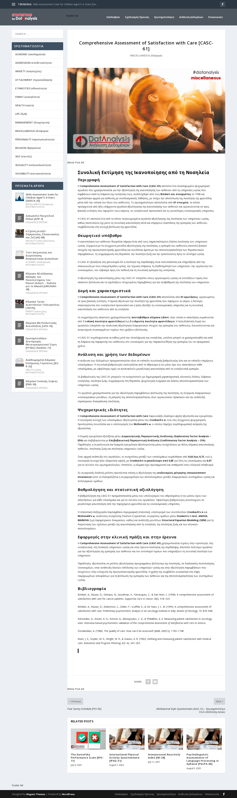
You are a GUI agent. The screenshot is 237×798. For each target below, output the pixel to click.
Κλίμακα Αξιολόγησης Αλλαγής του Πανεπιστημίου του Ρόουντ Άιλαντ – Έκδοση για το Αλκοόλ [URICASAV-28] (41, 281)
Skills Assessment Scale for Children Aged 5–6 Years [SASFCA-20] (42, 197)
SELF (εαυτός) (23, 156)
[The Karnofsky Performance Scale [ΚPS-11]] (88, 739)
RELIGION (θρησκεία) (28, 148)
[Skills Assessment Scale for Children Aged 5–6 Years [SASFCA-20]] (19, 196)
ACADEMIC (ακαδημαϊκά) (30, 54)
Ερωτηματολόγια (164, 17)
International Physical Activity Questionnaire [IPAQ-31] (124, 757)
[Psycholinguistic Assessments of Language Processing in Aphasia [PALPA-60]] (204, 739)
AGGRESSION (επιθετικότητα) (33, 62)
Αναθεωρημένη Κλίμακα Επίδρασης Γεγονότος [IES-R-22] (42, 363)
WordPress (68, 794)
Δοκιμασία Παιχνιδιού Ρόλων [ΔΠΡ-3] (40, 217)
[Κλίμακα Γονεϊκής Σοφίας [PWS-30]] (19, 383)
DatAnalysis (113, 17)
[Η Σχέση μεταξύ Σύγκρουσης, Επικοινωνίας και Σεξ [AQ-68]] (19, 233)
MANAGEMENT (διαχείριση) (32, 122)
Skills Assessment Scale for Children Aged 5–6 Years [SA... (65, 4)
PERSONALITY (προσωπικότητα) (34, 139)
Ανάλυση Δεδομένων (191, 17)
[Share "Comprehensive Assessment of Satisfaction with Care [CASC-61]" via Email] (155, 681)
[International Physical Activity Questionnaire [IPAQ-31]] (127, 739)
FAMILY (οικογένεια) (27, 96)
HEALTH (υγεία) (24, 105)
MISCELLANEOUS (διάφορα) (146, 55)
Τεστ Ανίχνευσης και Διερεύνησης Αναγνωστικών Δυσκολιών (42, 255)
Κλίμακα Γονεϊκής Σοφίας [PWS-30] (42, 383)
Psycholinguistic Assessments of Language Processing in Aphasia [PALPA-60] (203, 759)
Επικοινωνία (215, 17)
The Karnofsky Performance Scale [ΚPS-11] (87, 757)
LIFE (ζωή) (21, 113)
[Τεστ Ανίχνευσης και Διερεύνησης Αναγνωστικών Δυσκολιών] (19, 254)
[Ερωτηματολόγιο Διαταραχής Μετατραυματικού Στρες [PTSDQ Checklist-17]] (19, 340)
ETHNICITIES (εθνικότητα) (31, 88)
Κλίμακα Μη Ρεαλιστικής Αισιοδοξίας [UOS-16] (41, 324)
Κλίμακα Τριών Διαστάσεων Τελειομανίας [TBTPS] (43, 304)
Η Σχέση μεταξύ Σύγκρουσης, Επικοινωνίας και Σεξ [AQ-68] (42, 234)
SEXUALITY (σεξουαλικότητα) (33, 165)
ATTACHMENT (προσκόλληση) (33, 80)
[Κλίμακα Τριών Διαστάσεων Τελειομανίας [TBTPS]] (19, 304)
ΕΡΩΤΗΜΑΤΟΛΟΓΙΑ (35, 206)
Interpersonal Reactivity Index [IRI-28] (164, 756)
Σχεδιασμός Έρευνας (137, 17)
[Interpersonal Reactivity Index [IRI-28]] (165, 739)
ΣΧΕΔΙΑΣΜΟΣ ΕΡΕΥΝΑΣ (37, 222)
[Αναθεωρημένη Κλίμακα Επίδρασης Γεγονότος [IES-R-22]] (19, 362)
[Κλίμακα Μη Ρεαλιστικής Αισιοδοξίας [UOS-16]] (19, 325)
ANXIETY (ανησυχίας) (28, 71)
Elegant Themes (35, 794)
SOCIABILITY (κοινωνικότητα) (33, 173)
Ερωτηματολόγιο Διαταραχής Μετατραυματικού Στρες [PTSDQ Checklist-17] (41, 343)
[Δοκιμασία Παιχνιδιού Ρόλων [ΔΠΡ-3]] (19, 218)
